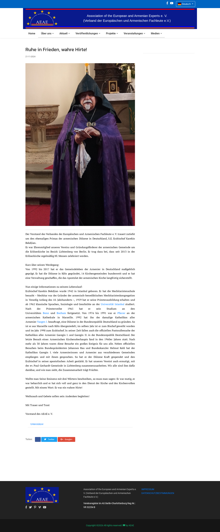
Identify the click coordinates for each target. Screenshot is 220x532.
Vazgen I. (42, 321)
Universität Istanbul (112, 304)
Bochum (61, 313)
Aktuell (63, 33)
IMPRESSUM (147, 489)
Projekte (111, 33)
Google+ (68, 439)
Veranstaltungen (133, 33)
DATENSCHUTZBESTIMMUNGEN (157, 493)
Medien (155, 33)
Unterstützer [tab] (36, 424)
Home (31, 33)
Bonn (46, 313)
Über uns (46, 33)
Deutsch (186, 4)
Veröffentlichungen (87, 33)
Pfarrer (121, 313)
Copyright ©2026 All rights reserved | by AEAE (110, 525)
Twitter (50, 439)
